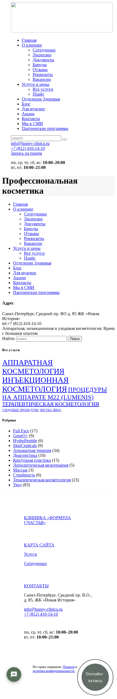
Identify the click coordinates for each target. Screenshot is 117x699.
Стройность (24, 475)
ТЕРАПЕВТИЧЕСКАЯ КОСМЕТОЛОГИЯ (50, 404)
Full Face (21, 430)
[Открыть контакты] (14, 674)
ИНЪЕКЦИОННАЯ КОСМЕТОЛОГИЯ (35, 384)
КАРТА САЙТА (39, 545)
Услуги (30, 554)
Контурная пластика (32, 460)
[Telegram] (14, 690)
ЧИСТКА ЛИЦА (50, 410)
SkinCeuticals (25, 445)
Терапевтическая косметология (42, 480)
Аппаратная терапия (32, 450)
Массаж (20, 470)
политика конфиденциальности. (54, 671)
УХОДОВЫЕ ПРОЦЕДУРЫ (20, 410)
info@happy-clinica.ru (43, 609)
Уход (17, 484)
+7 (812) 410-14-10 (41, 614)
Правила (69, 667)
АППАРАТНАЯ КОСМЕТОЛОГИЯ (33, 366)
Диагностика (25, 455)
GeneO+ (20, 435)
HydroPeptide (25, 440)
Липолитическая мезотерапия (40, 465)
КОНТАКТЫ (36, 585)
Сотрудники (35, 563)
